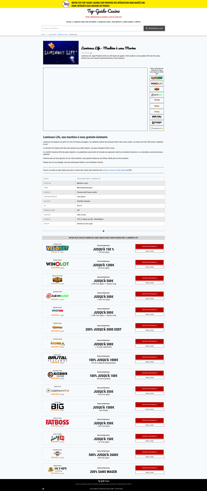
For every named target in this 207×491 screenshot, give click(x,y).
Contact (138, 22)
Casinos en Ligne (104, 22)
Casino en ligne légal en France (85, 22)
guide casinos (128, 22)
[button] (149, 468)
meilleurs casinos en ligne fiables (114, 170)
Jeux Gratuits (116, 22)
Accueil (69, 22)
